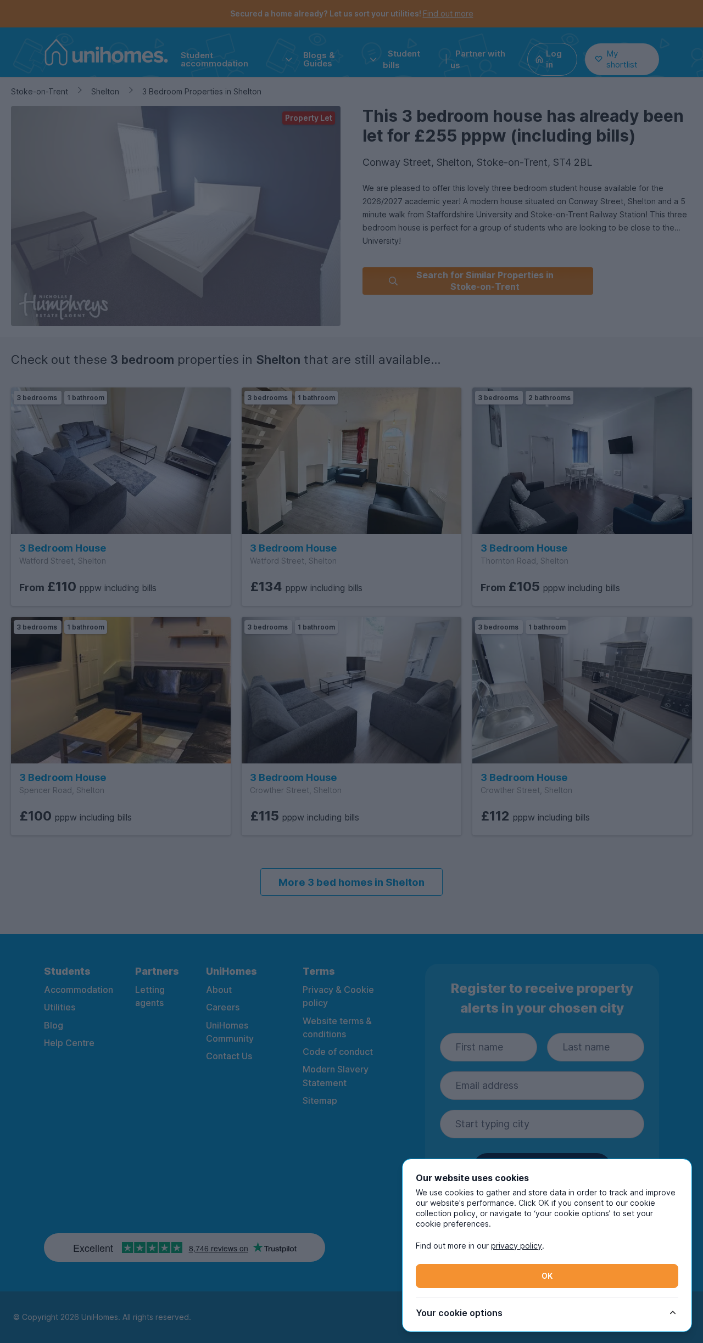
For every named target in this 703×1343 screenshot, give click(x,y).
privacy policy (516, 1245)
